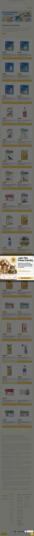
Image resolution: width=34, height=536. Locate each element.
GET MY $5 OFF (25, 278)
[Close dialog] (33, 256)
